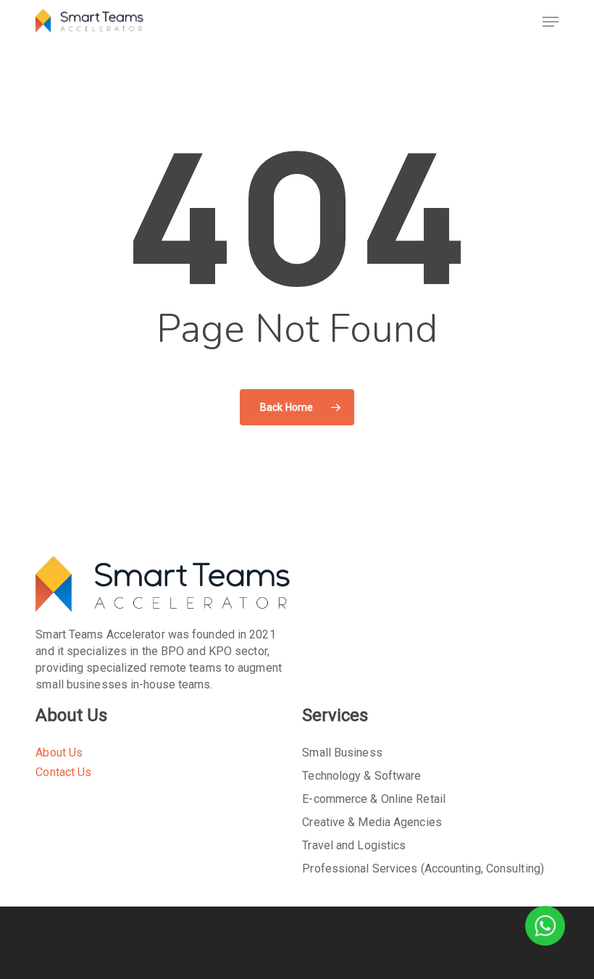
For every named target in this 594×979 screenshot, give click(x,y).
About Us (59, 752)
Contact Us (63, 772)
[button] (551, 21)
